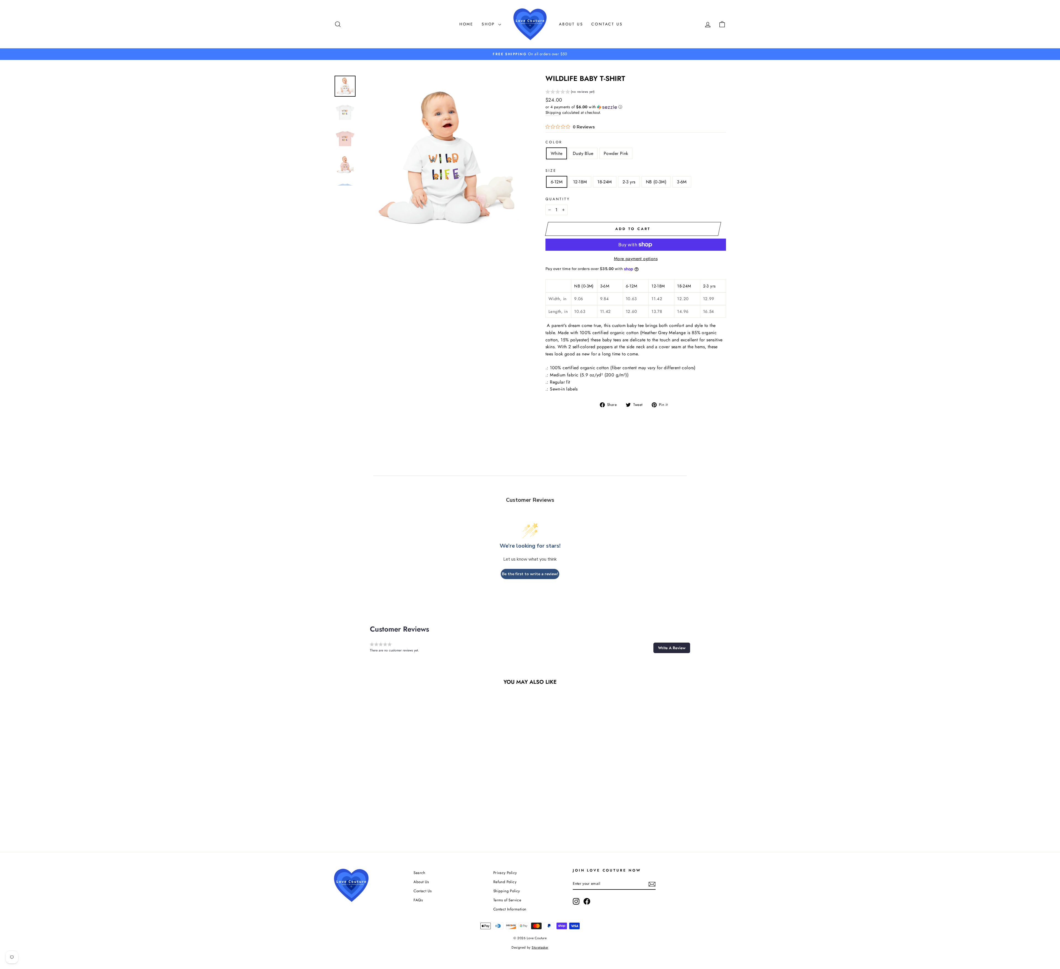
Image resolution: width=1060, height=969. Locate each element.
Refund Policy (504, 881)
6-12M (557, 182)
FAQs (418, 900)
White (556, 153)
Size (550, 170)
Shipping (553, 112)
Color (553, 142)
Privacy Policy (505, 872)
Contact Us (606, 24)
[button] (570, 92)
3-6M (682, 182)
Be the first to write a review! (530, 574)
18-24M (604, 182)
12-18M (580, 182)
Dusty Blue (583, 153)
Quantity (557, 199)
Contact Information (509, 909)
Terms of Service (507, 900)
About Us (571, 24)
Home (466, 24)
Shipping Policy (506, 891)
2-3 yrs (628, 182)
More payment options (636, 258)
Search (419, 872)
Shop (489, 24)
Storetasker (540, 947)
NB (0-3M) (656, 182)
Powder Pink (616, 153)
